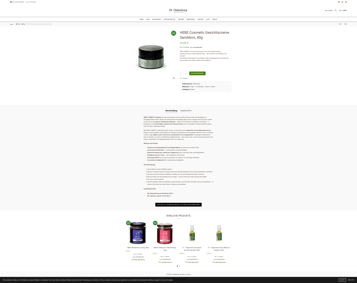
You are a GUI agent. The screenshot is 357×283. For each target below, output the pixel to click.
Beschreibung (171, 110)
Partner (181, 19)
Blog (208, 19)
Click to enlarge (174, 78)
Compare (185, 78)
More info (351, 280)
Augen (192, 86)
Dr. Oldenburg (200, 86)
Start (18, 24)
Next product (345, 24)
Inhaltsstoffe (185, 110)
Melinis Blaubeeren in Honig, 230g (138, 247)
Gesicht (207, 86)
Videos (214, 19)
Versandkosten (197, 47)
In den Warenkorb (197, 73)
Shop (148, 19)
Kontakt (201, 19)
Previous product (340, 24)
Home (141, 19)
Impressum (191, 19)
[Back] (11, 24)
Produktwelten (169, 19)
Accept (342, 280)
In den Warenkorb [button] (139, 259)
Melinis (23, 24)
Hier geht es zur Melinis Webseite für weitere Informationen (178, 204)
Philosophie (156, 19)
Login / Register (329, 10)
